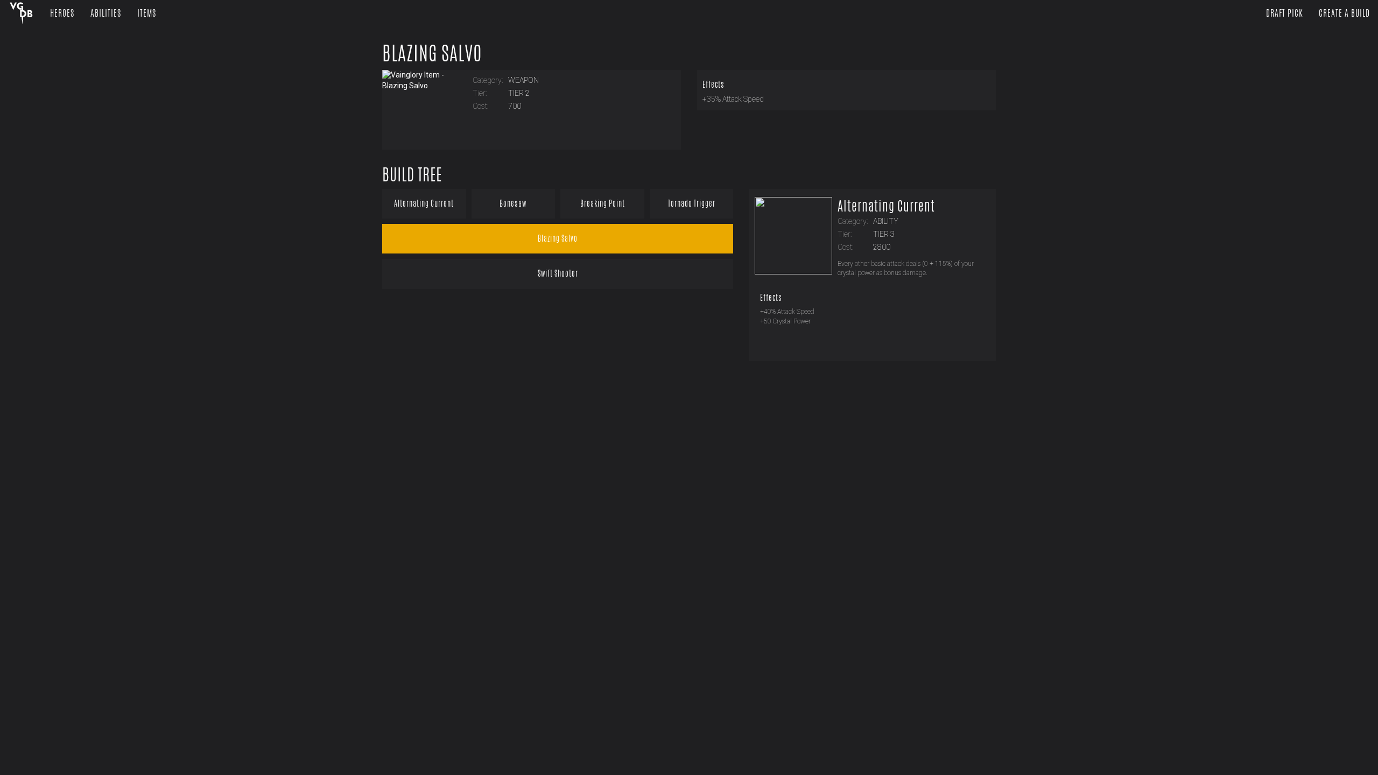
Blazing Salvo (432, 53)
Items (146, 13)
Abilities (105, 13)
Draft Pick (1284, 13)
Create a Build (1344, 13)
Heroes (62, 13)
